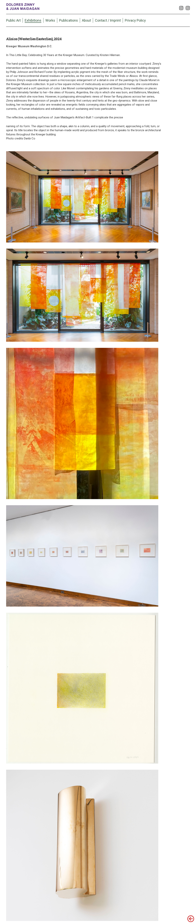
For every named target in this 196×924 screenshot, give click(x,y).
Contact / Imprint (108, 20)
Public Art (13, 20)
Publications (68, 20)
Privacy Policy (135, 20)
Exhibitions (33, 20)
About (86, 20)
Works (50, 20)
